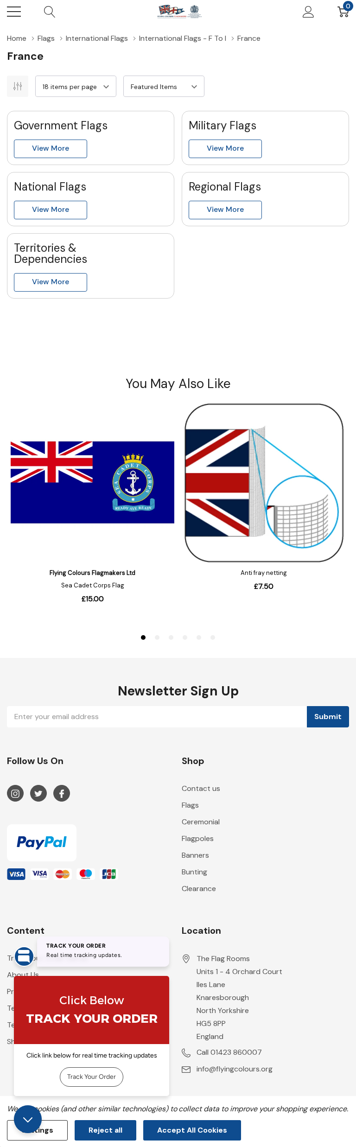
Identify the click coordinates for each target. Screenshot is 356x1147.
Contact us (201, 788)
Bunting (194, 872)
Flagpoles (198, 838)
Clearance (199, 888)
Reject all (105, 1130)
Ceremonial (201, 822)
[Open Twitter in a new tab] (38, 794)
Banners (195, 855)
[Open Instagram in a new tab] (15, 794)
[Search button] (50, 11)
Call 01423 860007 (229, 1052)
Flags (190, 805)
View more (50, 148)
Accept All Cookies (192, 1130)
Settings (37, 1130)
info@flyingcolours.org (235, 1069)
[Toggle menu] (14, 12)
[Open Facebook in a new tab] (62, 794)
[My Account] (308, 11)
